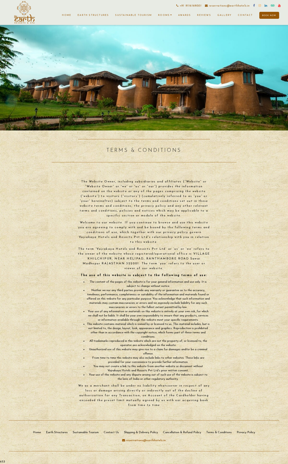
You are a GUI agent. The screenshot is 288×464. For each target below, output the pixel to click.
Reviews (204, 15)
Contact (245, 15)
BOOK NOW (269, 15)
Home (66, 15)
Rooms (164, 15)
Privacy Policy (246, 432)
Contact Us (111, 432)
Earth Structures (93, 15)
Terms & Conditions (219, 432)
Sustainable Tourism (133, 15)
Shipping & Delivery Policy (141, 432)
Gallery (224, 15)
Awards (184, 15)
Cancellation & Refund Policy (182, 432)
